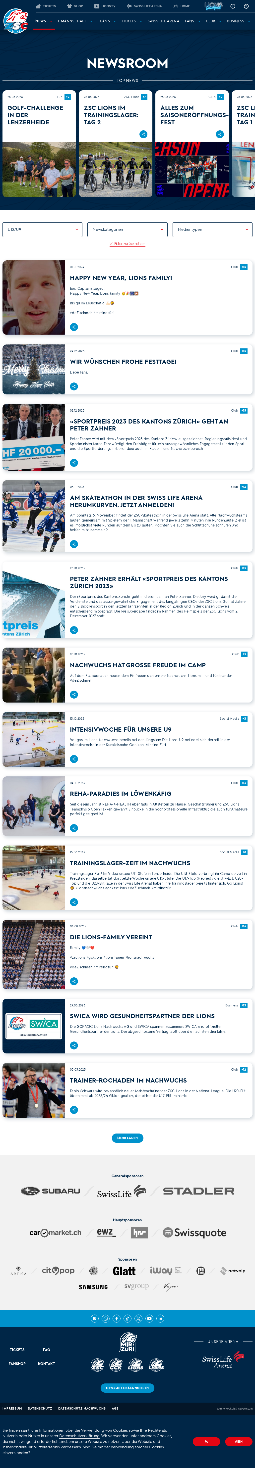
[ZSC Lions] (15, 21)
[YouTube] (149, 1319)
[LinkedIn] (160, 1319)
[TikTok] (127, 1319)
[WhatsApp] (106, 1319)
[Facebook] (117, 1319)
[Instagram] (95, 1319)
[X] (138, 1319)
